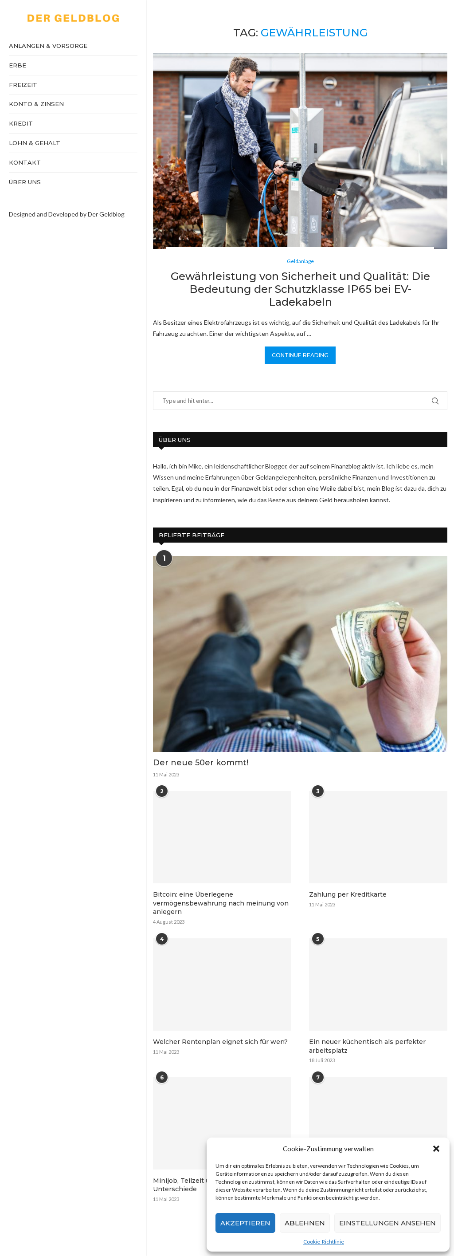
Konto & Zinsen (36, 103)
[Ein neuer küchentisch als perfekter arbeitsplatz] (378, 984)
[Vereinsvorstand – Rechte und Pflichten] (378, 1123)
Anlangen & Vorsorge (48, 45)
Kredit (21, 123)
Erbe (17, 65)
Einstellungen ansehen (387, 1223)
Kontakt (25, 162)
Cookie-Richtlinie (323, 1241)
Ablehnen (305, 1223)
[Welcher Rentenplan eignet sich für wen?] (222, 984)
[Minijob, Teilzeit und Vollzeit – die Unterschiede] (222, 1123)
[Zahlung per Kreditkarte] (378, 837)
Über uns (25, 181)
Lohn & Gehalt (34, 142)
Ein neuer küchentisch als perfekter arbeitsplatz (367, 1046)
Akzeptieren (245, 1223)
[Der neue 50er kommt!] (300, 654)
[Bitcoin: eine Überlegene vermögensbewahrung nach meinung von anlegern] (222, 837)
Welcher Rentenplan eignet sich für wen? (220, 1042)
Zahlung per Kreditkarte (348, 894)
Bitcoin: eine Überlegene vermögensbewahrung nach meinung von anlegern (221, 903)
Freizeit (23, 84)
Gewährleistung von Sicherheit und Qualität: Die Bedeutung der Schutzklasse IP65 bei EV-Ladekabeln (300, 289)
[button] (436, 1148)
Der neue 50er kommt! (200, 763)
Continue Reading (300, 355)
